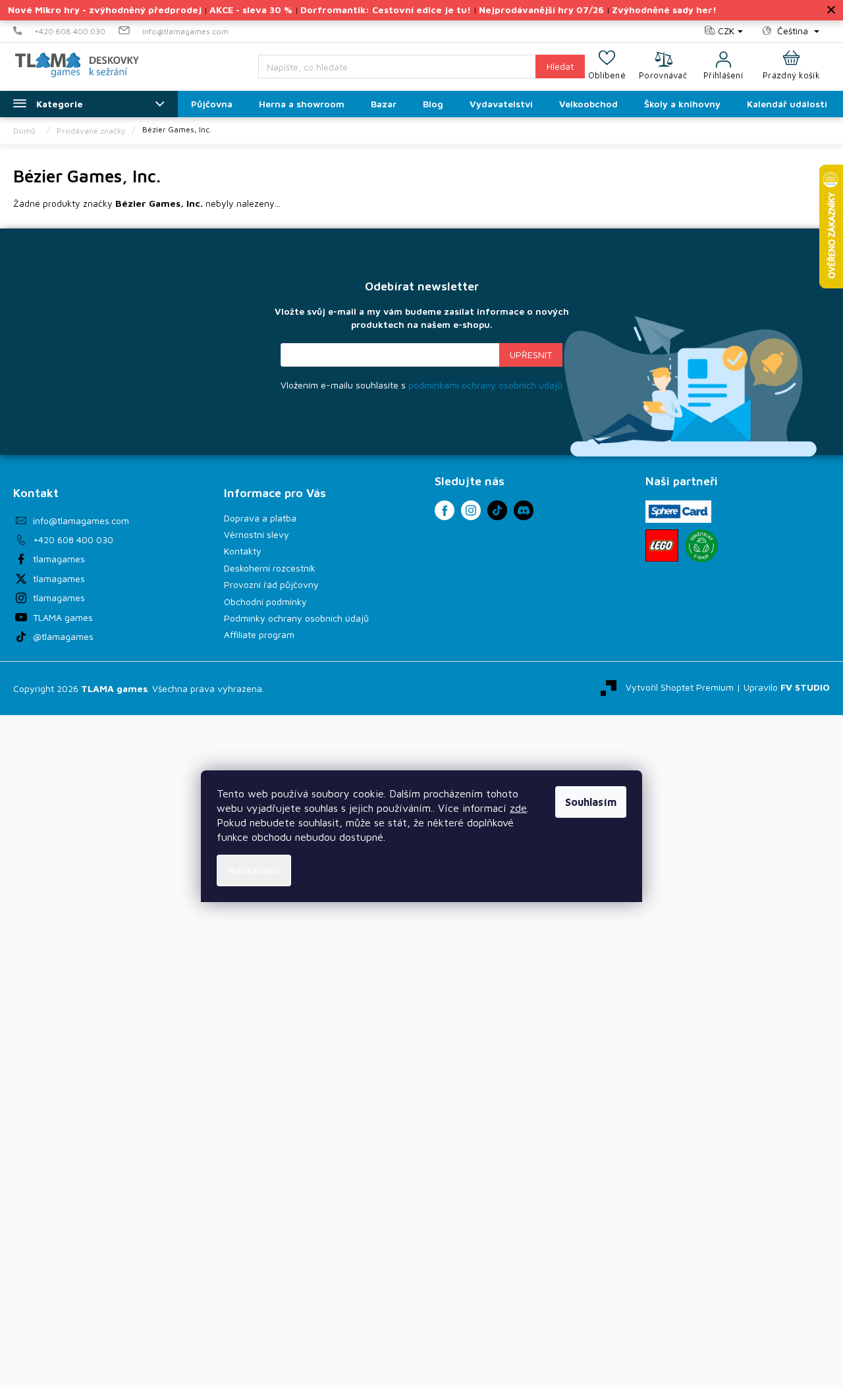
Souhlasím (590, 802)
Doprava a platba (260, 517)
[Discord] (523, 510)
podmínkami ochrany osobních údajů (485, 384)
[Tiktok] (497, 510)
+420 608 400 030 (73, 539)
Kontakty (242, 550)
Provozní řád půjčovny (271, 584)
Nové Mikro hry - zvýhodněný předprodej (105, 9)
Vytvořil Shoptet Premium (680, 687)
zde (518, 808)
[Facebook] (444, 510)
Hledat (560, 66)
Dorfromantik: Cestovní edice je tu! (385, 9)
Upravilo (787, 687)
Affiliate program (259, 634)
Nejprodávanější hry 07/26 (541, 9)
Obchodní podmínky (265, 601)
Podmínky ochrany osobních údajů (296, 618)
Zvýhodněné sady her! (664, 9)
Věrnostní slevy (256, 534)
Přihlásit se (530, 355)
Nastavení (254, 870)
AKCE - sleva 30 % (250, 9)
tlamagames (59, 558)
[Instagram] (471, 510)
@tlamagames (63, 636)
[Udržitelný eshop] (701, 545)
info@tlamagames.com (81, 520)
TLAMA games (63, 617)
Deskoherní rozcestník (269, 568)
